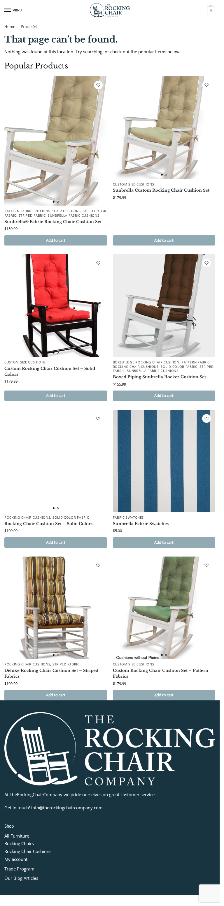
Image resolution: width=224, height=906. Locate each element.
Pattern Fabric (18, 211)
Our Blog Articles (21, 878)
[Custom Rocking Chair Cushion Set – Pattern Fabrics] (164, 608)
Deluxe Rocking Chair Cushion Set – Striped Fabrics (51, 673)
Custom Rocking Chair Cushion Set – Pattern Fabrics (160, 673)
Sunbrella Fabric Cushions (73, 215)
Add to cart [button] (55, 240)
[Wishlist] (98, 85)
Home (9, 26)
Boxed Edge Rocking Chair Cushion (146, 362)
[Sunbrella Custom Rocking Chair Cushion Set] (164, 127)
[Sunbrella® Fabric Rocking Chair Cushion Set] (55, 141)
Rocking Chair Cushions (57, 211)
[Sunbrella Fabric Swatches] (164, 461)
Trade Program (19, 869)
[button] (210, 10)
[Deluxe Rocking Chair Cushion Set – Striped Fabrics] (55, 608)
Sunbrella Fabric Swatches (141, 523)
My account (15, 859)
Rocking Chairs (19, 843)
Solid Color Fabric (179, 367)
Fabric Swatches (128, 517)
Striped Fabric (32, 215)
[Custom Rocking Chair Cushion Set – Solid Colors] (55, 305)
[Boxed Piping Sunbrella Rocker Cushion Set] (164, 305)
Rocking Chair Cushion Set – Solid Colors (48, 523)
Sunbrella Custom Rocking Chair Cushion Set (161, 190)
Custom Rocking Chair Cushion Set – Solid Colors (49, 371)
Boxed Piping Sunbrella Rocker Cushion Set (159, 377)
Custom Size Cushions (133, 184)
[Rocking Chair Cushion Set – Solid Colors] (55, 461)
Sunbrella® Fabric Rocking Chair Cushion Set (53, 221)
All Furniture (16, 836)
